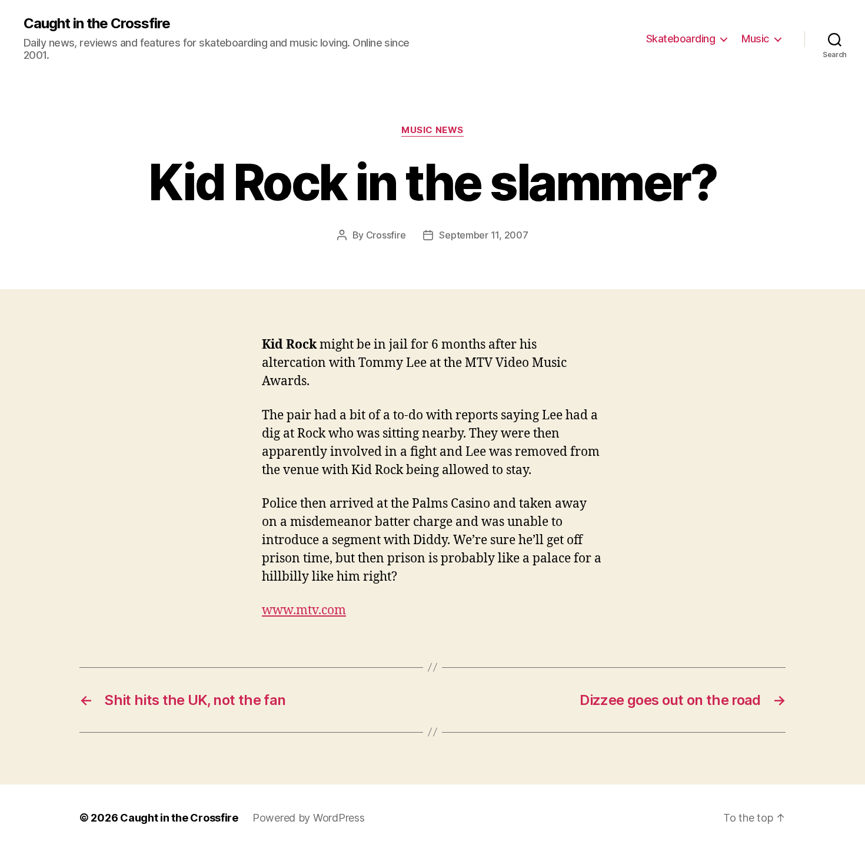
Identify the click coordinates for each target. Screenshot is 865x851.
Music (755, 38)
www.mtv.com (304, 610)
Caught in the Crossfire (97, 23)
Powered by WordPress (308, 818)
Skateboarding (681, 38)
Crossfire (386, 235)
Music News (432, 130)
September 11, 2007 (483, 235)
